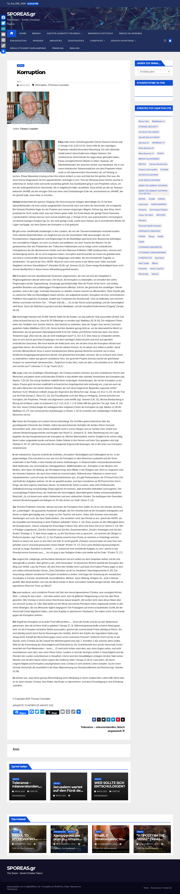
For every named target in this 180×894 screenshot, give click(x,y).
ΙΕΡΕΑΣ (142, 199)
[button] (165, 40)
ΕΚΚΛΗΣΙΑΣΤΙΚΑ (18, 40)
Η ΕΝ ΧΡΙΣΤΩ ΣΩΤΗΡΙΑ (149, 180)
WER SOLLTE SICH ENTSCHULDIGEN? (109, 784)
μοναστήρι (143, 274)
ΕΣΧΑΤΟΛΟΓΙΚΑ (76, 40)
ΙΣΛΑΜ (152, 199)
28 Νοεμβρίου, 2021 (66, 844)
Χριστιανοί (159, 258)
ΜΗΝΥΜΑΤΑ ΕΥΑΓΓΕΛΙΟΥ (100, 33)
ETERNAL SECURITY (148, 127)
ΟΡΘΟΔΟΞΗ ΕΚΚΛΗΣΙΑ (149, 231)
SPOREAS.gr (21, 14)
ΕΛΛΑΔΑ (164, 169)
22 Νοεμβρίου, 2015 (108, 844)
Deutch (20, 65)
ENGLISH (74, 48)
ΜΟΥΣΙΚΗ (160, 215)
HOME (22, 33)
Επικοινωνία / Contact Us (161, 888)
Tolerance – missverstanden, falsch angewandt (27, 786)
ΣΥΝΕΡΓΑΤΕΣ (97, 40)
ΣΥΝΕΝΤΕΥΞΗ (145, 258)
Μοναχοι (142, 220)
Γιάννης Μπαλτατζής (158, 164)
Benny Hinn (144, 121)
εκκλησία (143, 268)
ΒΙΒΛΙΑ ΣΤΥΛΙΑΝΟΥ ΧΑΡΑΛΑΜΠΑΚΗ (28, 48)
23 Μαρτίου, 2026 (23, 844)
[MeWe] (3, 29)
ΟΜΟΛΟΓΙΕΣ (56, 40)
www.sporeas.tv (146, 153)
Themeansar (12, 889)
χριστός (155, 274)
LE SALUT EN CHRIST (149, 132)
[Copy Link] (3, 45)
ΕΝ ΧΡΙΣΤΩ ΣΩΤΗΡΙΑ (148, 175)
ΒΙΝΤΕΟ (142, 164)
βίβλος (155, 263)
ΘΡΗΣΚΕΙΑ (38, 40)
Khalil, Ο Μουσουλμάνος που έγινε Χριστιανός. (110, 839)
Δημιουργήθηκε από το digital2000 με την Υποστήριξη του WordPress (35, 887)
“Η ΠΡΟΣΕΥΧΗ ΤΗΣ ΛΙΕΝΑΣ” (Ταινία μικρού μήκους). (150, 839)
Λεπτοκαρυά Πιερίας (158, 210)
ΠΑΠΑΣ (142, 236)
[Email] (3, 34)
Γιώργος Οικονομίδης (148, 169)
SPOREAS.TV (158, 143)
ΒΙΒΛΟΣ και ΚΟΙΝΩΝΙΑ (130, 33)
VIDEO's (99, 832)
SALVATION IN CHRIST (149, 137)
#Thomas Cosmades (58, 85)
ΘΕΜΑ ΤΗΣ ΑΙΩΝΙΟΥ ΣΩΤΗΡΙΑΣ (153, 185)
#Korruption (41, 85)
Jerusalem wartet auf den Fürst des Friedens (67, 790)
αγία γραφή (144, 263)
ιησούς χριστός (157, 268)
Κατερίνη (142, 210)
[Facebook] (3, 17)
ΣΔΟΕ (141, 242)
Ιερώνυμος (143, 204)
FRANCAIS (58, 48)
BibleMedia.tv (158, 121)
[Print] (3, 40)
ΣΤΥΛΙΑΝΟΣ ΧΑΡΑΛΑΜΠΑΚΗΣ (152, 252)
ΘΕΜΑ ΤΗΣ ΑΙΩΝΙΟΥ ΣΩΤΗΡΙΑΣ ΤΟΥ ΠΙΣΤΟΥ (153, 192)
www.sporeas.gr (146, 148)
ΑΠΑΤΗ (160, 153)
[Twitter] (3, 23)
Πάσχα (151, 236)
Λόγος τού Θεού (146, 215)
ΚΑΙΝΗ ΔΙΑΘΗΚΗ (158, 204)
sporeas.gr (144, 143)
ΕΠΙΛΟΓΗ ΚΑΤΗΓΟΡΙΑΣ (123, 40)
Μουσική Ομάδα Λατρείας (150, 226)
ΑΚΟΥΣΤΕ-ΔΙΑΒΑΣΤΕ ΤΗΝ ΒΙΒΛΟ (64, 33)
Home (146, 888)
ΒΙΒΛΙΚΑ (36, 33)
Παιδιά (160, 236)
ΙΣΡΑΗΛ (161, 199)
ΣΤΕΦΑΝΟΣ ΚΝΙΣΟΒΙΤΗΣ (150, 247)
